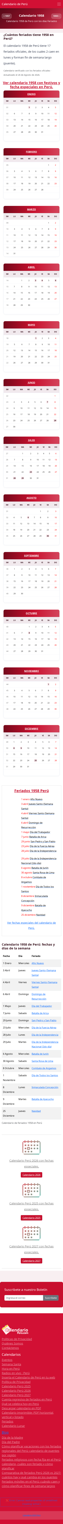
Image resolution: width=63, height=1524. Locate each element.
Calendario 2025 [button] (31, 1217)
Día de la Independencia (45, 1034)
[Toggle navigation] (59, 4)
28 (14, 478)
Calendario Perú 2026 (16, 1391)
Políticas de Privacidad (17, 1339)
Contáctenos (10, 1348)
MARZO (31, 209)
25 (36, 760)
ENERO (31, 94)
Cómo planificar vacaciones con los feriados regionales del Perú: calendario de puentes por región (31, 1450)
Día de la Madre (12, 1438)
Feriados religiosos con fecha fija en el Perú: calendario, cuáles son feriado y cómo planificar (31, 1464)
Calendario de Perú (15, 4)
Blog (5, 1432)
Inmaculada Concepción (45, 1087)
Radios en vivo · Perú (16, 1373)
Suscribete (51, 1297)
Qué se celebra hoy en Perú (20, 1404)
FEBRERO (31, 151)
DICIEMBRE (31, 728)
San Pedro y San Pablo (44, 1020)
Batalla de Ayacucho (43, 1099)
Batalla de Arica (40, 1013)
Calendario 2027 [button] (31, 1260)
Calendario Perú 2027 (16, 1395)
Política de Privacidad (16, 1382)
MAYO (31, 324)
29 (55, 420)
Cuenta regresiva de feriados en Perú (27, 1399)
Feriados (7, 1421)
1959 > (56, 16)
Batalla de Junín (40, 1053)
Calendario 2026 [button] (31, 1174)
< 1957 (7, 16)
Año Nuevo (38, 963)
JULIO (31, 440)
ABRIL (31, 267)
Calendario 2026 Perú (31, 1515)
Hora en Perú (11, 1369)
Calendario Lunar (13, 1426)
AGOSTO (32, 497)
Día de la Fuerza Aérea (44, 1027)
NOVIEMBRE (31, 671)
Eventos (7, 1360)
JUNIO (31, 382)
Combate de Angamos (44, 1068)
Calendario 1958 (31, 15)
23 (31, 472)
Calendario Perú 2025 (16, 1386)
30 (48, 536)
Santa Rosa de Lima (42, 1061)
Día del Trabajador (42, 1006)
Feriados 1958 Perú (31, 790)
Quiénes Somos (12, 1343)
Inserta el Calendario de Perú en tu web (28, 1377)
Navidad (36, 1111)
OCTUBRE (31, 613)
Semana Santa (11, 1364)
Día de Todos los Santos (45, 1075)
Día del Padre (11, 1442)
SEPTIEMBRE (31, 555)
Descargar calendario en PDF (21, 1408)
